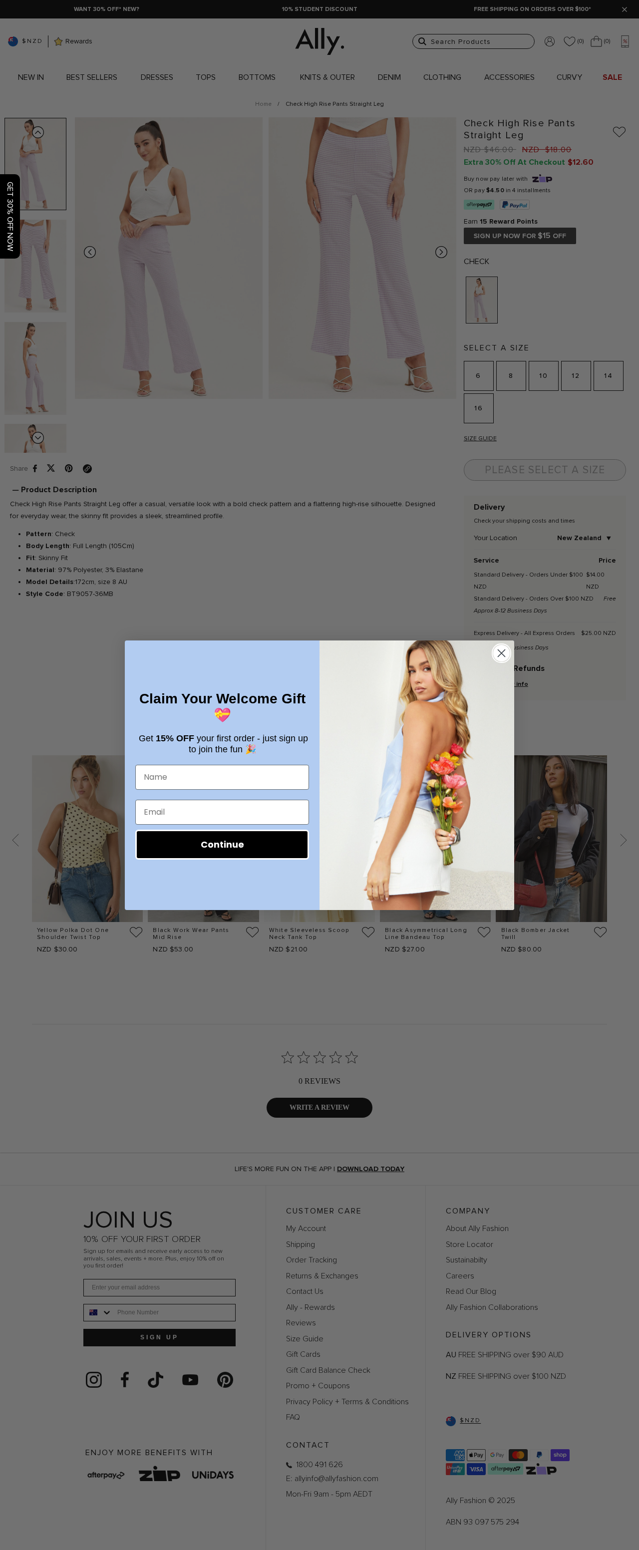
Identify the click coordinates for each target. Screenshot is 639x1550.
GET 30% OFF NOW (10, 216)
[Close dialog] (501, 653)
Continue (222, 844)
